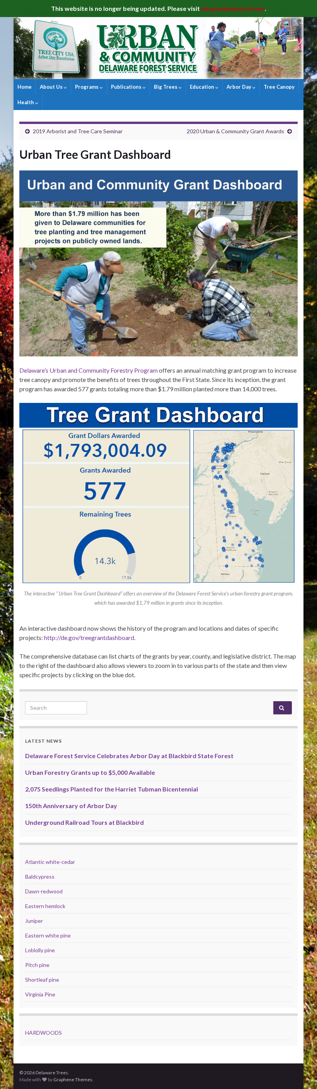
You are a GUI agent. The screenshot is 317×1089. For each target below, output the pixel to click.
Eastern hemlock (45, 906)
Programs (87, 87)
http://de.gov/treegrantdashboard (89, 637)
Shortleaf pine (42, 979)
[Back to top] (299, 1071)
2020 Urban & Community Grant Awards (235, 131)
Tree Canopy (279, 87)
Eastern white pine (48, 935)
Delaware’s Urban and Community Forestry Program (88, 370)
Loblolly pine (40, 950)
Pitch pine (37, 965)
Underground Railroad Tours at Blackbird (84, 822)
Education (202, 87)
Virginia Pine (40, 994)
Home (24, 87)
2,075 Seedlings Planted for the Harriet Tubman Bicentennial (111, 789)
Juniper (34, 920)
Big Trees (166, 87)
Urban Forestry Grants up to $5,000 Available (90, 772)
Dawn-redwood (44, 891)
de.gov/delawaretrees (233, 8)
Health (26, 102)
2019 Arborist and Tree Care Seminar (78, 131)
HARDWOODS (43, 1032)
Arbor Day (239, 87)
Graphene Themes (72, 1079)
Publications (127, 87)
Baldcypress (40, 876)
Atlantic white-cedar (50, 861)
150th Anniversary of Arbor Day (71, 805)
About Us (52, 87)
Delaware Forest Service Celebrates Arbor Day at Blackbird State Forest (129, 755)
